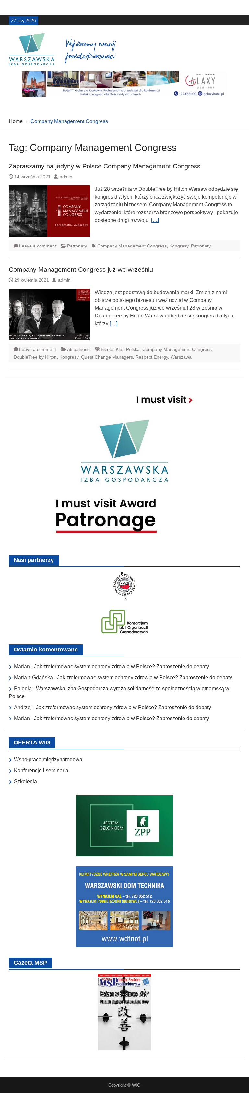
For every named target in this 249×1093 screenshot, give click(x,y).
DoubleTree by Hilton (35, 357)
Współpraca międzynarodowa (48, 759)
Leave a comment (37, 245)
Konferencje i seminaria (41, 770)
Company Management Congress (132, 245)
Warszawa (181, 357)
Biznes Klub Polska (120, 349)
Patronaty (77, 245)
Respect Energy (152, 357)
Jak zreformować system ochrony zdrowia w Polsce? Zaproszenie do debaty (121, 666)
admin (66, 176)
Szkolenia (25, 781)
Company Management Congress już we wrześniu (81, 269)
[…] (155, 220)
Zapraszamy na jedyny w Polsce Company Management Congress (104, 166)
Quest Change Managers (107, 357)
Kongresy (178, 245)
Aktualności (78, 349)
